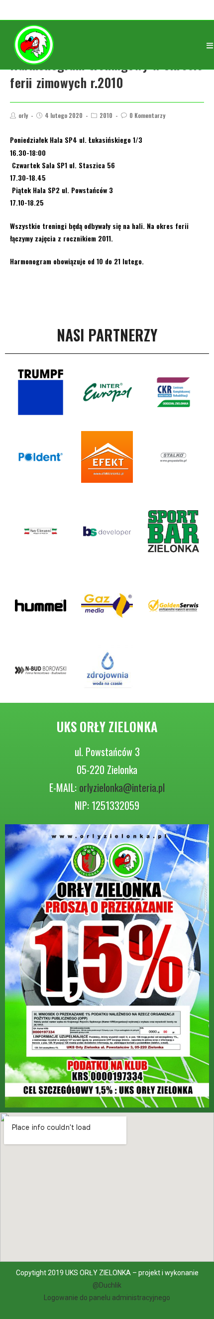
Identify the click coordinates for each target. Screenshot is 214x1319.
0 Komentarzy (147, 115)
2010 (106, 115)
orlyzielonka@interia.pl (122, 787)
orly (23, 115)
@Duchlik (107, 1285)
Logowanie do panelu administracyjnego (107, 1298)
